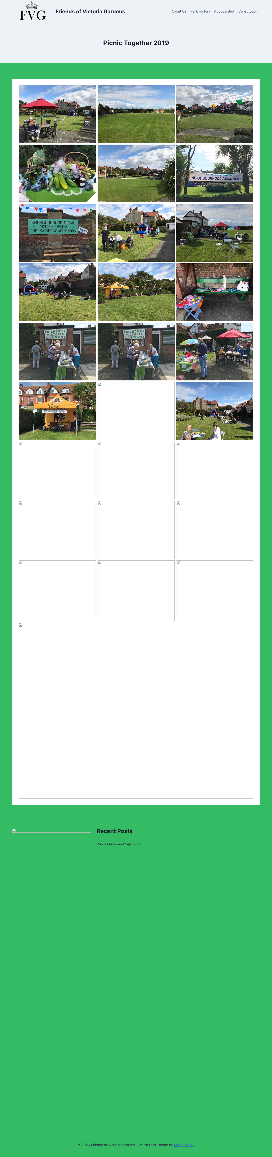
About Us (179, 11)
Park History (200, 11)
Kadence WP (184, 1145)
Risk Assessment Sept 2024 (119, 844)
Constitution (248, 11)
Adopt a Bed (224, 11)
